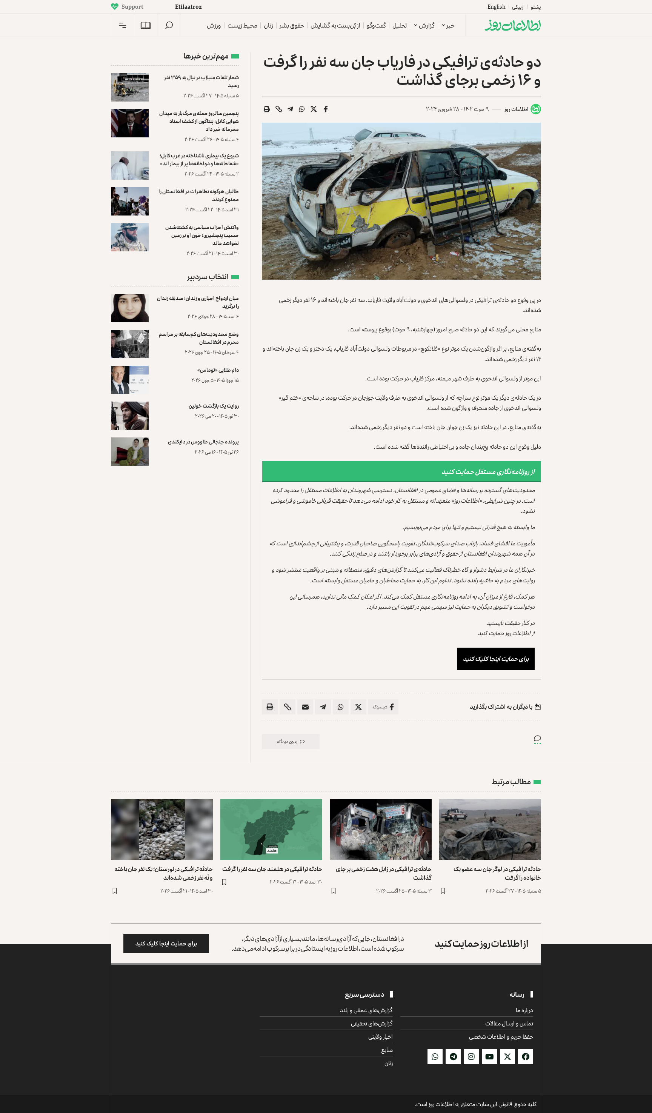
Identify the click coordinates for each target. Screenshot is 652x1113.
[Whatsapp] (435, 1056)
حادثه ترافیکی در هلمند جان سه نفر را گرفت (272, 868)
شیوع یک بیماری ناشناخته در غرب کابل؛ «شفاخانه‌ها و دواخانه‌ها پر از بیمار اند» (199, 159)
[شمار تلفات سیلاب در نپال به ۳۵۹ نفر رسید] (130, 87)
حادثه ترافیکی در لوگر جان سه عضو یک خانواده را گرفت (497, 873)
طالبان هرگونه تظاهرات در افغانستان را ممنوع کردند (198, 195)
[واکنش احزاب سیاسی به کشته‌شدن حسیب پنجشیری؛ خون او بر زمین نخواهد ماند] (130, 237)
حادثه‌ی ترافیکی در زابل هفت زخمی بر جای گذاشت (384, 873)
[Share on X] (314, 109)
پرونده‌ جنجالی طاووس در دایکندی (203, 441)
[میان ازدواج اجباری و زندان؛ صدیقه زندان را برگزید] (130, 308)
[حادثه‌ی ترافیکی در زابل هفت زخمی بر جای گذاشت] (381, 829)
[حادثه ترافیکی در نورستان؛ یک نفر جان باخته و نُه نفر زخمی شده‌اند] (162, 829)
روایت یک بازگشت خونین (214, 405)
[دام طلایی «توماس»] (130, 380)
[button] (169, 25)
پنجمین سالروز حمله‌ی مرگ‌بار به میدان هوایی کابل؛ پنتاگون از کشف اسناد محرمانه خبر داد (199, 121)
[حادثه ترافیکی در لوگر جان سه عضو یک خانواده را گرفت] (490, 829)
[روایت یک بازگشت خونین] (130, 416)
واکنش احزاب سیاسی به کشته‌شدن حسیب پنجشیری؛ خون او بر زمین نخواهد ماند (202, 235)
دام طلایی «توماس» (218, 370)
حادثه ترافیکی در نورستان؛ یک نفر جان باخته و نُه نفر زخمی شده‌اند (163, 873)
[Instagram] (471, 1056)
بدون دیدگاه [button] (287, 741)
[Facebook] (525, 1056)
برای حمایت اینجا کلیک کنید (496, 658)
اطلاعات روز (516, 108)
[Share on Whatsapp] (302, 109)
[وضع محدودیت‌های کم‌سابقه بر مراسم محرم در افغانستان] (130, 344)
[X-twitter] (507, 1056)
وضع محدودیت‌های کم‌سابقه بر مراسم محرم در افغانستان (199, 338)
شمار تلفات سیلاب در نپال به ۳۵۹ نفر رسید (201, 81)
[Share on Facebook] (325, 109)
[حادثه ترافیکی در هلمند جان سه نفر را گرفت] (271, 829)
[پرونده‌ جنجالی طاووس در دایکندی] (130, 451)
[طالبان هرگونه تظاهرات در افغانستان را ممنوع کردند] (130, 201)
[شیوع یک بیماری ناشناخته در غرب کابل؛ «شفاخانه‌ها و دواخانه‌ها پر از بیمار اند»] (130, 165)
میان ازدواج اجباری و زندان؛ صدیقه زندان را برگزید (198, 302)
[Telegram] (453, 1056)
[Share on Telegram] (290, 109)
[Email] (305, 706)
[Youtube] (489, 1056)
